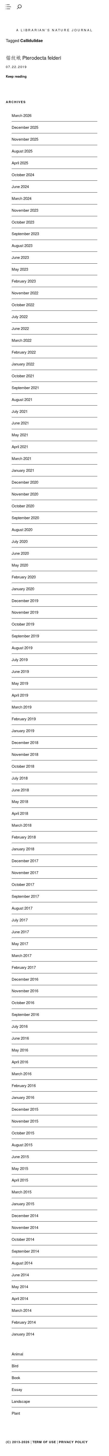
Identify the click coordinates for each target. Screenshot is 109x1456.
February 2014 (24, 1322)
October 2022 (23, 304)
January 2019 (23, 730)
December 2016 (25, 979)
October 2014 (23, 1239)
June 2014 (20, 1274)
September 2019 (25, 635)
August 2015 (22, 1144)
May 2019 (20, 683)
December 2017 (25, 860)
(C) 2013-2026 (17, 1442)
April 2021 (20, 446)
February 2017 (24, 967)
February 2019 (24, 718)
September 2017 (25, 896)
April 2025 (20, 162)
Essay (17, 1389)
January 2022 (23, 363)
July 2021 (20, 411)
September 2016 (25, 1014)
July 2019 (20, 659)
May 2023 (20, 269)
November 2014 (25, 1227)
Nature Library (54, 19)
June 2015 (20, 1156)
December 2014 (25, 1215)
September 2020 (25, 517)
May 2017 (20, 943)
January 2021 (23, 470)
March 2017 (21, 955)
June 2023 (20, 257)
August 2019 (22, 647)
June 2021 (20, 422)
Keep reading (16, 76)
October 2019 (23, 624)
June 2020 (20, 553)
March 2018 (21, 825)
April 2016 (20, 1061)
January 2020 (23, 588)
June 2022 (20, 328)
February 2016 (24, 1085)
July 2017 (20, 919)
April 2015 (20, 1180)
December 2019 (25, 600)
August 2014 (22, 1262)
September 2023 (25, 233)
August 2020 (22, 529)
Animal (17, 1353)
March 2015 (21, 1191)
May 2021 (20, 434)
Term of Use (44, 1442)
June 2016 (20, 1038)
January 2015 (23, 1203)
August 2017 (22, 908)
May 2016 (20, 1049)
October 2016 (23, 1002)
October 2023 (23, 222)
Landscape (21, 1401)
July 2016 (20, 1026)
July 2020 (20, 541)
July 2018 (20, 778)
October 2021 (23, 375)
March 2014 (21, 1310)
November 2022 (25, 292)
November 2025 (25, 139)
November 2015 (25, 1121)
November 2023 (25, 210)
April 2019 (20, 695)
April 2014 (20, 1298)
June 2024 (20, 186)
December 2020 (25, 482)
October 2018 (23, 766)
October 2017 (23, 884)
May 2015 (20, 1168)
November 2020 (25, 494)
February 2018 (24, 837)
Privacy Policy (73, 1442)
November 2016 (25, 990)
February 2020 (24, 576)
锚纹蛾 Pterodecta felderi (33, 57)
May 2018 (20, 801)
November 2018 (25, 754)
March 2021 (21, 458)
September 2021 (25, 387)
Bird (15, 1365)
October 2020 (23, 505)
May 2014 (20, 1286)
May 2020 (20, 565)
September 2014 (25, 1251)
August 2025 (22, 150)
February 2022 (24, 352)
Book (16, 1377)
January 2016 (23, 1097)
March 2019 (21, 706)
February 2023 (24, 281)
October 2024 (23, 174)
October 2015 (23, 1132)
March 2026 (21, 115)
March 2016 (21, 1073)
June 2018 (20, 789)
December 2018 (25, 742)
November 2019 (25, 612)
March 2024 (21, 198)
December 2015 (25, 1109)
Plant (16, 1413)
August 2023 (22, 245)
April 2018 (20, 813)
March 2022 (21, 340)
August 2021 (22, 399)
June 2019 (20, 671)
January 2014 (23, 1334)
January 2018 (23, 848)
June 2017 (20, 931)
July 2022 (20, 316)
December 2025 (25, 127)
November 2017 (25, 872)
